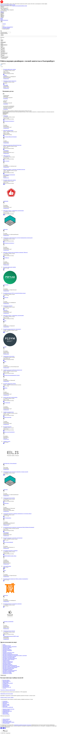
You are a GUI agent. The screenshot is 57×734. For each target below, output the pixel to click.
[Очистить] (2, 35)
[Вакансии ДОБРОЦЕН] (29, 193)
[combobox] (5, 32)
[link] (2, 15)
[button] (1, 18)
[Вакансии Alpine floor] (29, 222)
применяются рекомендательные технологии (22, 724)
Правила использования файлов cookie (19, 5)
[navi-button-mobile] (1, 21)
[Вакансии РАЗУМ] (29, 339)
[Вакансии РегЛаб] (29, 277)
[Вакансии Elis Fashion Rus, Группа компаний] (29, 453)
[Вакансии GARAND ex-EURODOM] (29, 614)
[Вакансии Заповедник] (29, 588)
